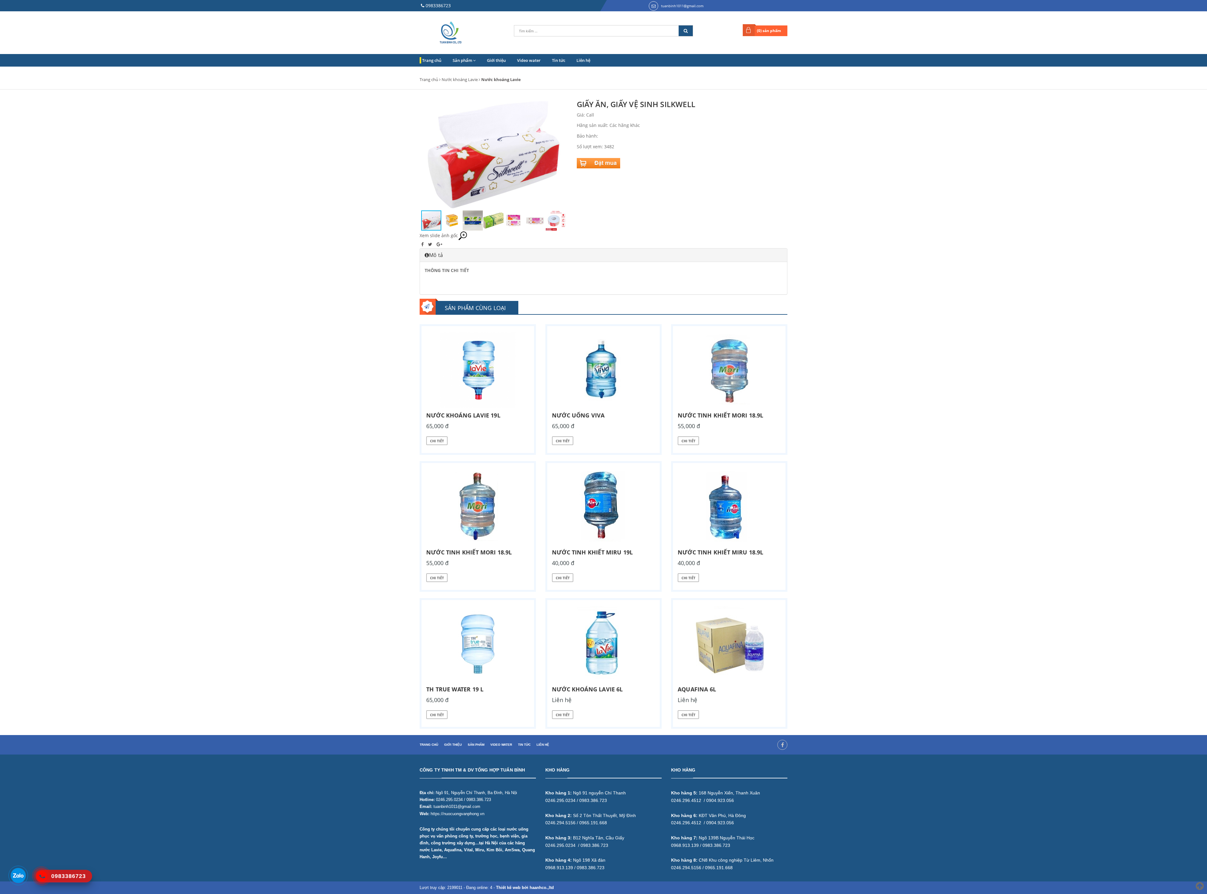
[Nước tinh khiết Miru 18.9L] (729, 507)
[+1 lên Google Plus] (439, 244)
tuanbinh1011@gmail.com (682, 5)
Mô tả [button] (436, 255)
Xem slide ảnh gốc (439, 235)
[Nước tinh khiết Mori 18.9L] (729, 370)
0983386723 (438, 5)
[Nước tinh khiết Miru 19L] (603, 507)
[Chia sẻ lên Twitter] (430, 244)
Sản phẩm (463, 60)
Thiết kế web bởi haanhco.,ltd (525, 887)
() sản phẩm (769, 30)
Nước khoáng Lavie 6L (587, 689)
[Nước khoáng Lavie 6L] (603, 644)
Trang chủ (431, 60)
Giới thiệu (496, 60)
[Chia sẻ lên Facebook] (423, 244)
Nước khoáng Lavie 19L (463, 415)
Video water (529, 60)
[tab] (603, 255)
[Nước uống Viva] (603, 370)
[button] (562, 155)
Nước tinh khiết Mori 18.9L (720, 415)
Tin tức (558, 60)
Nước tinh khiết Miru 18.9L (720, 552)
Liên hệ (583, 60)
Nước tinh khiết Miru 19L (592, 552)
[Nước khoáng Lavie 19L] (477, 370)
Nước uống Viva (578, 415)
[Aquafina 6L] (729, 644)
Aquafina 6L (697, 689)
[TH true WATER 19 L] (477, 644)
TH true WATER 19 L (454, 689)
